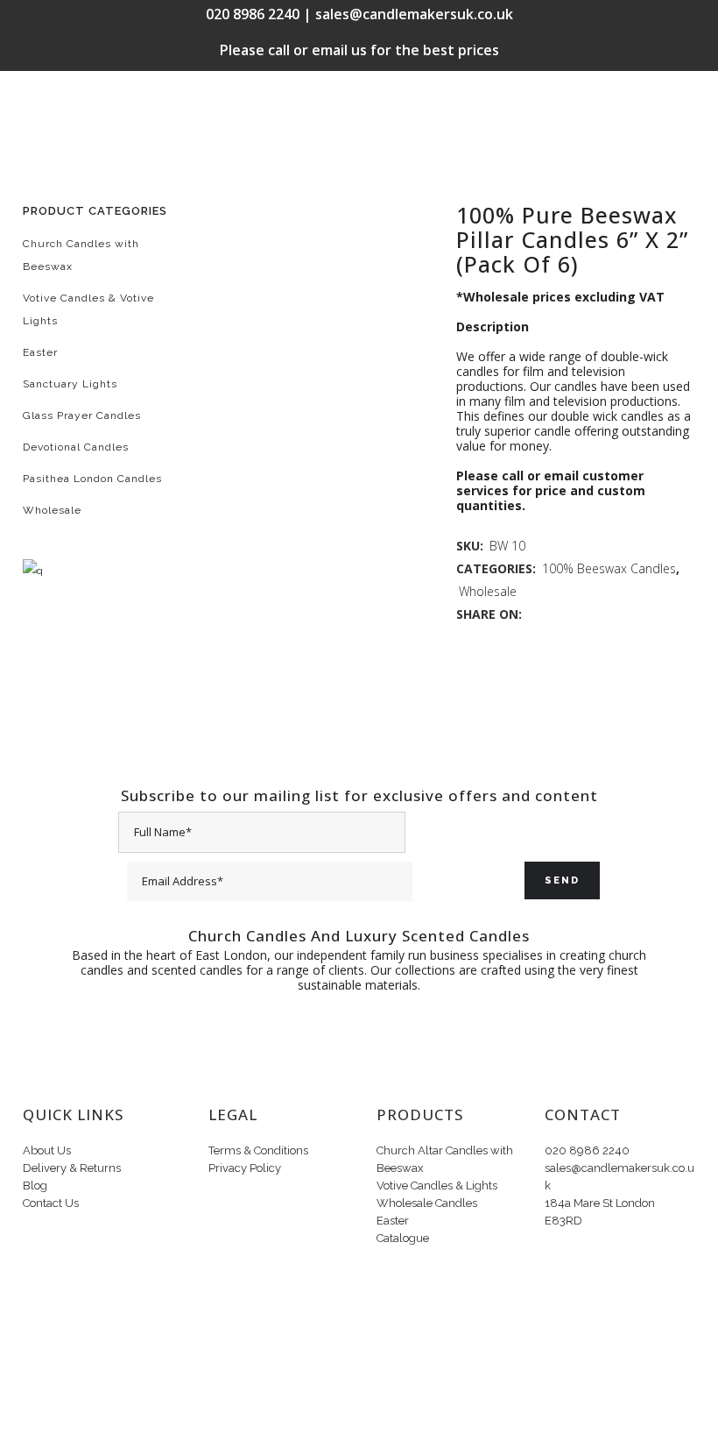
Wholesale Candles (427, 1203)
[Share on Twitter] (552, 614)
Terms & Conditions (258, 1150)
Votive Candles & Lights (437, 1185)
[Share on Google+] (570, 614)
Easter (40, 352)
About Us (47, 1150)
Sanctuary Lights (70, 384)
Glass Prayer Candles (82, 415)
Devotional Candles (76, 447)
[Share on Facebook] (533, 614)
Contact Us (51, 1203)
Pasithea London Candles (92, 478)
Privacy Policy (244, 1168)
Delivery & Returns (72, 1168)
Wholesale (52, 510)
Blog (35, 1185)
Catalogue (403, 1238)
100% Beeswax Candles (609, 568)
